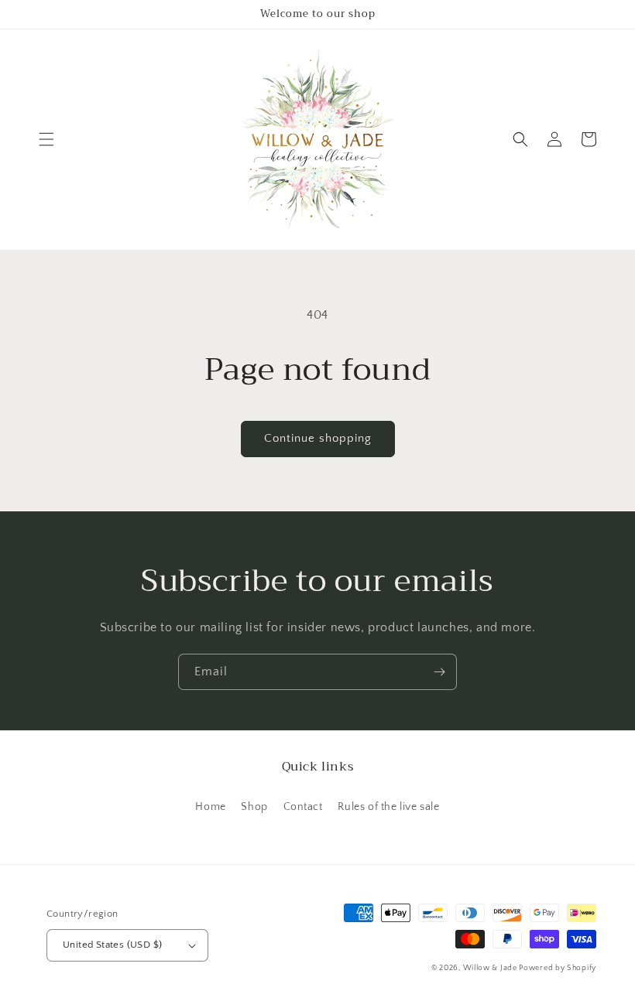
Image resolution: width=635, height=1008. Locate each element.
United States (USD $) (112, 944)
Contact (303, 807)
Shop (254, 807)
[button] (46, 139)
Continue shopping (318, 438)
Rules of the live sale (388, 807)
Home (210, 807)
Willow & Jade (491, 968)
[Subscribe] (439, 672)
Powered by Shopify (557, 968)
